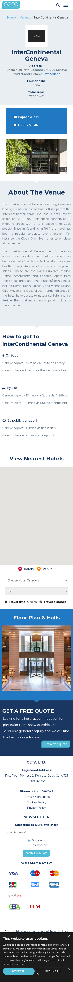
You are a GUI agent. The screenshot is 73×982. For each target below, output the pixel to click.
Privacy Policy (36, 807)
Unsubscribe (38, 845)
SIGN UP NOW (36, 853)
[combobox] (36, 580)
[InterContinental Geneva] (36, 156)
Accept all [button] (18, 971)
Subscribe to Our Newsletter (36, 825)
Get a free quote (55, 744)
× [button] (68, 936)
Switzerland (52, 74)
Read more (20, 964)
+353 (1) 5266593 (42, 791)
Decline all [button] (53, 971)
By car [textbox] (11, 591)
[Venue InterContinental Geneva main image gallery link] (36, 658)
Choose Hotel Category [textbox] (23, 580)
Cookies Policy (36, 802)
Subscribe (38, 840)
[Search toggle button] (58, 5)
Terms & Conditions (36, 797)
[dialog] (36, 957)
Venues (25, 17)
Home (11, 17)
